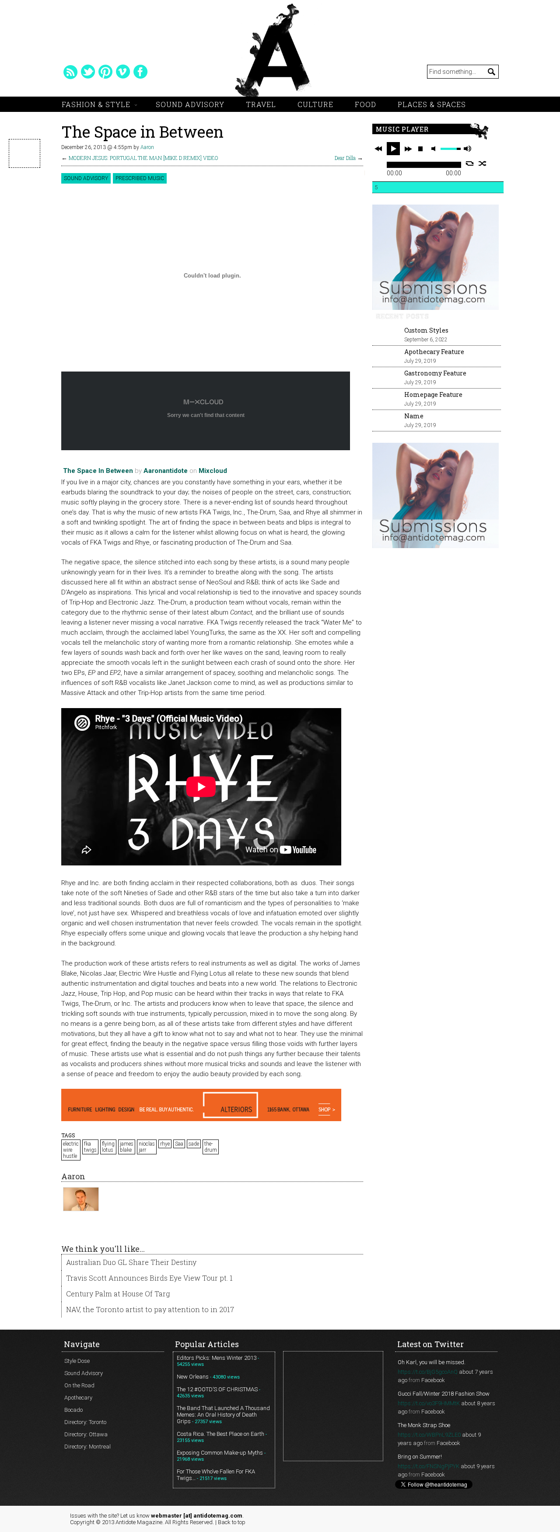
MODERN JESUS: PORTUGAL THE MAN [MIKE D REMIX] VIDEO (143, 157)
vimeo (123, 71)
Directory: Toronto (85, 1422)
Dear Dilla (345, 157)
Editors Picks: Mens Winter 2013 (216, 1358)
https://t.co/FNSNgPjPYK (428, 1466)
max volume (467, 149)
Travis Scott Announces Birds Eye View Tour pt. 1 (149, 1277)
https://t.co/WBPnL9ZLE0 (429, 1434)
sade (194, 1144)
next (408, 148)
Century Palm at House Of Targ (118, 1293)
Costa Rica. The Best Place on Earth (220, 1434)
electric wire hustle (71, 1150)
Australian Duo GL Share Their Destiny (131, 1262)
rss (70, 71)
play (393, 148)
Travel (261, 104)
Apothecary (78, 1397)
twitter (87, 71)
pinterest (105, 71)
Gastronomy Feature (435, 373)
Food (365, 104)
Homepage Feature (433, 394)
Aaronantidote (166, 471)
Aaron (147, 147)
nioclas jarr (147, 1147)
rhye (165, 1144)
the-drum (210, 1147)
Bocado (73, 1410)
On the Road (79, 1385)
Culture (315, 104)
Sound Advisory (190, 104)
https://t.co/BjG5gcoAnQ (428, 1372)
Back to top (231, 1522)
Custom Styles (426, 330)
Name (414, 416)
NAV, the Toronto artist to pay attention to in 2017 (150, 1309)
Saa (179, 1144)
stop (420, 148)
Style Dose (77, 1361)
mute (435, 149)
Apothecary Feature (434, 351)
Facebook (433, 1380)
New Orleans (193, 1376)
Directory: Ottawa (86, 1434)
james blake (126, 1147)
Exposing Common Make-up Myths (220, 1452)
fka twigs (90, 1147)
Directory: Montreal (87, 1446)
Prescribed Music (140, 178)
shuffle (482, 163)
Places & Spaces (432, 104)
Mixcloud (213, 471)
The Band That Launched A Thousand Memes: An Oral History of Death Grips (223, 1414)
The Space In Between (98, 471)
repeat (469, 163)
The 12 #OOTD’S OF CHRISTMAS (217, 1389)
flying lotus (108, 1147)
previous (378, 148)
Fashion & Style (96, 104)
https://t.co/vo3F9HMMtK (429, 1403)
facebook (140, 71)
